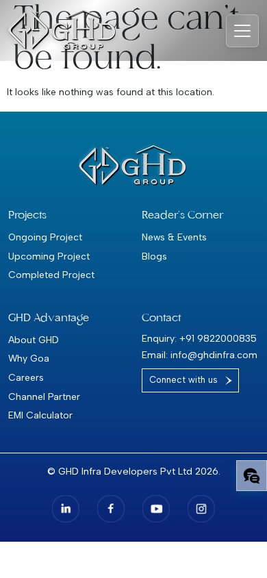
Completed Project (51, 274)
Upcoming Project (49, 256)
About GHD (33, 339)
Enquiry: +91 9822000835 (199, 338)
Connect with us (183, 380)
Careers (26, 377)
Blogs (154, 256)
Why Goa (28, 358)
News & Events (174, 236)
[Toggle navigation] (242, 30)
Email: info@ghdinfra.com (199, 355)
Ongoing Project (45, 236)
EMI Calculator (40, 415)
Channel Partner (44, 396)
